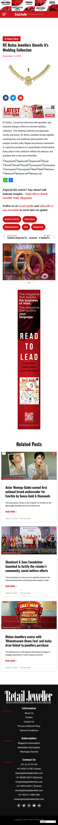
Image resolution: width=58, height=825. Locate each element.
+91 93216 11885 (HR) (29, 795)
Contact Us (29, 721)
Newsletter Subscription (29, 747)
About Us (29, 713)
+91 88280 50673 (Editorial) (29, 777)
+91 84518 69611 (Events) (29, 786)
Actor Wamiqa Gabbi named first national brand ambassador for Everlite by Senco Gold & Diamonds (27, 491)
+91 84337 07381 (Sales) (29, 768)
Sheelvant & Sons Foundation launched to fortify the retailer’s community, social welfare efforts (26, 566)
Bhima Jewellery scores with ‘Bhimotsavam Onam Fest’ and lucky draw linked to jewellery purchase (28, 640)
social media (26, 206)
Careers (29, 717)
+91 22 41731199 (29, 764)
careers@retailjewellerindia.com (29, 799)
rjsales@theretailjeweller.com (29, 773)
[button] (6, 98)
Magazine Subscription (29, 743)
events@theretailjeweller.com (29, 790)
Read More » (11, 512)
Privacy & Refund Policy (29, 726)
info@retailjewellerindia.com (29, 782)
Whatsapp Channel (29, 751)
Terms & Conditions (29, 730)
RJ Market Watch (11, 38)
